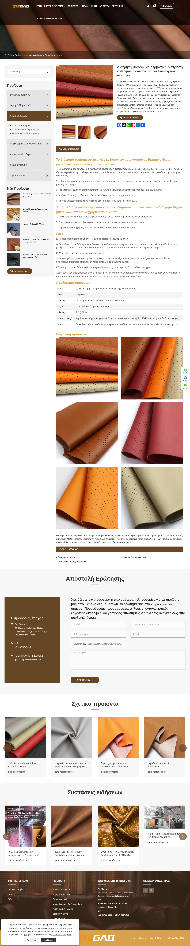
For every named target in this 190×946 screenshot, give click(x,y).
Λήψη (94, 6)
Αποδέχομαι (48, 940)
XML (159, 937)
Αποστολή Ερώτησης (111, 6)
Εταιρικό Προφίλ (15, 889)
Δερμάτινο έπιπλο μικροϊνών (25, 129)
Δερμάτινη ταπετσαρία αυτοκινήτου (112, 765)
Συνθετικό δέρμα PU (20, 94)
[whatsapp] (151, 890)
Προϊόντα (72, 6)
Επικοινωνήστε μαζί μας (50, 18)
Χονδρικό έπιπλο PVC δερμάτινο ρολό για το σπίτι (36, 240)
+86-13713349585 (23, 647)
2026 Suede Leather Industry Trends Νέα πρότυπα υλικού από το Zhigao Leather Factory (24, 853)
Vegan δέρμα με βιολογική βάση (26, 143)
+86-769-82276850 (121, 915)
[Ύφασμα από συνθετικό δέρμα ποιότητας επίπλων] (13, 259)
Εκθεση (11, 894)
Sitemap (142, 937)
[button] (7, 748)
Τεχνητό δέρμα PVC (20, 105)
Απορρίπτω (31, 940)
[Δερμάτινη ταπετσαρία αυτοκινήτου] (118, 737)
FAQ (10, 899)
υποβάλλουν (84, 680)
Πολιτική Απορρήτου (174, 937)
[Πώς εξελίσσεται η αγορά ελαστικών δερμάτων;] (164, 822)
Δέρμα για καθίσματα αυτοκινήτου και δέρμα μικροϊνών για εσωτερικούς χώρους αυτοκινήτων (165, 765)
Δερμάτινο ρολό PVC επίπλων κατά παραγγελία (37, 195)
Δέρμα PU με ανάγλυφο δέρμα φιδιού (35, 210)
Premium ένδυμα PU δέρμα (33, 224)
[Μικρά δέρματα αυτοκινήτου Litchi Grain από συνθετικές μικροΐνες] (25, 737)
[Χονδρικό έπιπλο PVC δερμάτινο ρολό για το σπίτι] (13, 244)
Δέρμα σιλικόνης (18, 165)
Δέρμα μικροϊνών (34, 55)
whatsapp (166, 6)
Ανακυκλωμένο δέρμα (21, 154)
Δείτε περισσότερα (19, 271)
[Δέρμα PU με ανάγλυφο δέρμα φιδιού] (13, 214)
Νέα (84, 6)
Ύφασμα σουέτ (17, 175)
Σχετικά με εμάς (54, 6)
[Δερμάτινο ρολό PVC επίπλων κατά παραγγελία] (13, 199)
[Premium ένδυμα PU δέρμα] (13, 229)
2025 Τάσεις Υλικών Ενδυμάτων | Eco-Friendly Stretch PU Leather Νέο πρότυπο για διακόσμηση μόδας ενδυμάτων (72, 853)
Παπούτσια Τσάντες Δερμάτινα (26, 133)
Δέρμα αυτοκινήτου (53, 55)
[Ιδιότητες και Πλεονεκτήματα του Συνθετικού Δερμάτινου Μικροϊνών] (118, 817)
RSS (151, 937)
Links (133, 937)
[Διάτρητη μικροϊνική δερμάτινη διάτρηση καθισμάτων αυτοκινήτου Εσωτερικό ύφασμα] (69, 132)
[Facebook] (145, 890)
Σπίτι (39, 6)
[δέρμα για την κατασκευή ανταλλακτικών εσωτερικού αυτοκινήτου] (71, 737)
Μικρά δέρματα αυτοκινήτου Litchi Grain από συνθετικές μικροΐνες (25, 765)
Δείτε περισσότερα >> (18, 771)
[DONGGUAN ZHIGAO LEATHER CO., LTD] (21, 6)
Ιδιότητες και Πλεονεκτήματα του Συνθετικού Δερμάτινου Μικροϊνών (117, 835)
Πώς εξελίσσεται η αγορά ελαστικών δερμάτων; (160, 845)
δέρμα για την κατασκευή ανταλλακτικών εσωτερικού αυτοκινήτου (68, 765)
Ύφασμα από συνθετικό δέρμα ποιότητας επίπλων (35, 255)
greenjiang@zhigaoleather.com (28, 659)
